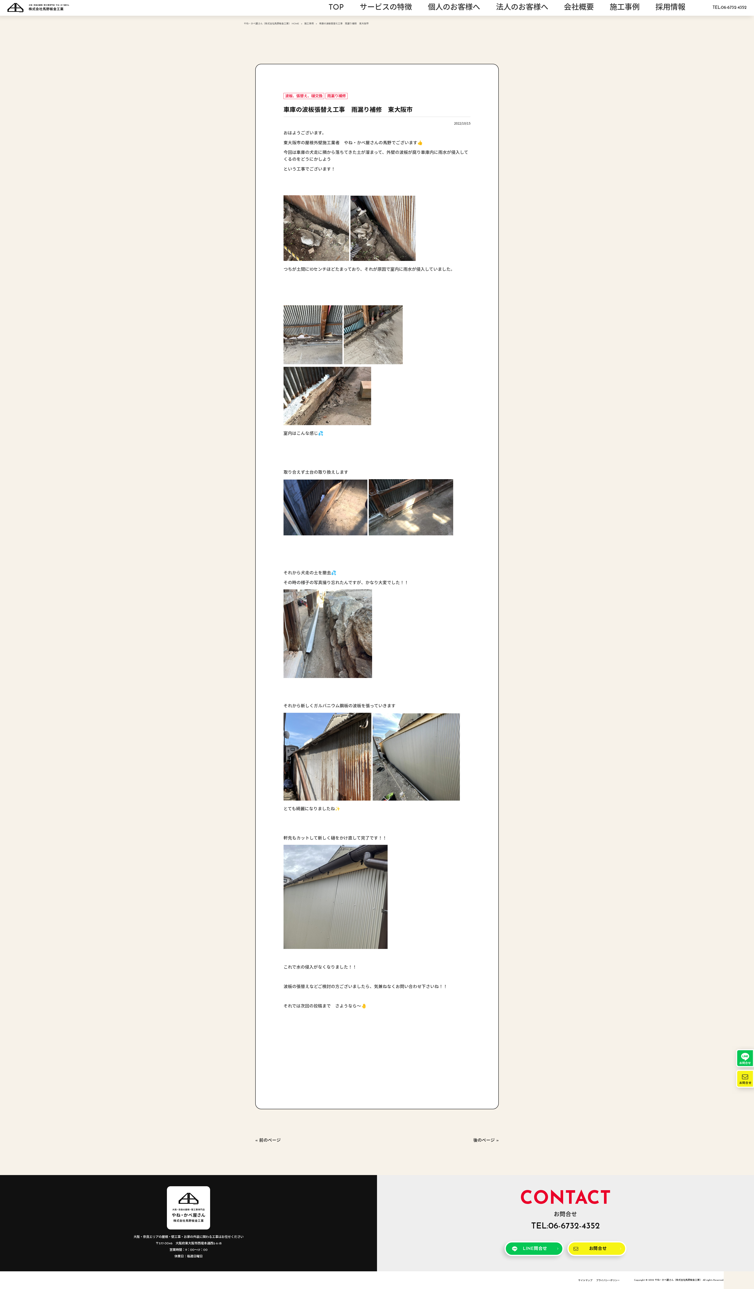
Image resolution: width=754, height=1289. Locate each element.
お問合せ (598, 1249)
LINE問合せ (535, 1249)
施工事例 (309, 24)
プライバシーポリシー (608, 1280)
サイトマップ (585, 1280)
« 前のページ (268, 1141)
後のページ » (486, 1141)
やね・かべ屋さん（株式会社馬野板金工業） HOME (271, 24)
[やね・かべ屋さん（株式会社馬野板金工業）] (38, 8)
